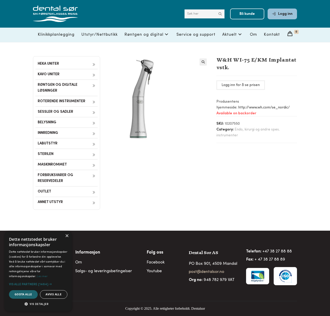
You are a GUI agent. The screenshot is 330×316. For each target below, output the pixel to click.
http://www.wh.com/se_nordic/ (264, 107)
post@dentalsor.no (206, 272)
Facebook (156, 263)
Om (78, 263)
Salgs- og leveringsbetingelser (103, 271)
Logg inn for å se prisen (241, 85)
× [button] (66, 236)
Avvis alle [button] (54, 294)
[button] (203, 62)
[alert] (38, 271)
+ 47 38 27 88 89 (270, 260)
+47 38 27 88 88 (277, 252)
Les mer (42, 276)
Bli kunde (247, 14)
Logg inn (285, 14)
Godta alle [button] (23, 294)
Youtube (154, 271)
